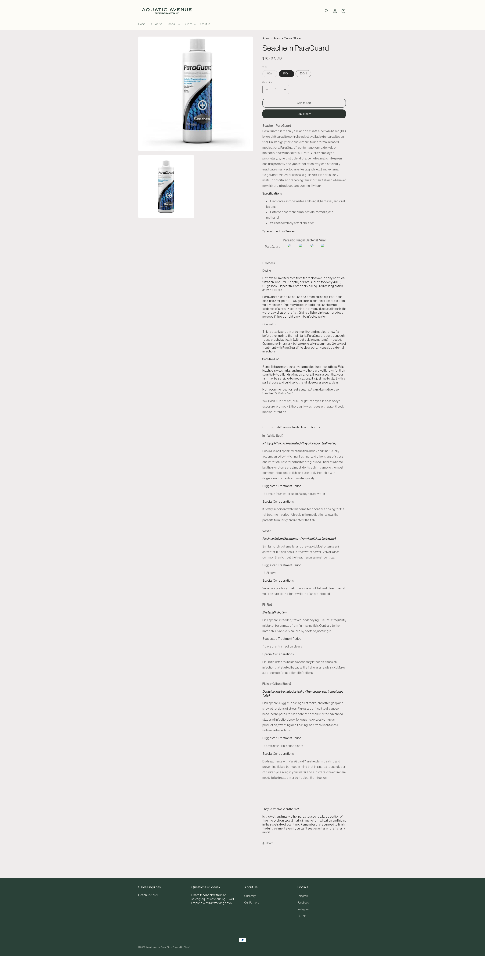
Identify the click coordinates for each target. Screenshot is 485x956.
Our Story (250, 896)
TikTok (301, 916)
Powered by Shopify (181, 947)
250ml (286, 73)
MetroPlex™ (286, 393)
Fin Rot (267, 604)
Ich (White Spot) (272, 435)
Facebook (303, 903)
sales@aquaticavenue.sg (208, 899)
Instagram (303, 909)
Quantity (267, 82)
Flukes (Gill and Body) (276, 683)
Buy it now (304, 113)
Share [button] (269, 843)
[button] (173, 24)
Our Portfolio (252, 903)
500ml (303, 73)
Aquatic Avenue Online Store (159, 947)
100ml (271, 74)
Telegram (303, 896)
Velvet (266, 531)
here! (154, 895)
